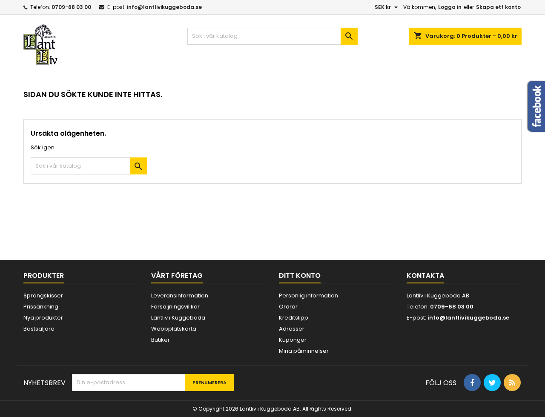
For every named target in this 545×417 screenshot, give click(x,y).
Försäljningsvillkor (175, 307)
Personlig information (308, 295)
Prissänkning (40, 307)
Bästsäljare (38, 329)
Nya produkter (43, 318)
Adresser (291, 329)
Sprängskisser (43, 295)
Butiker (160, 340)
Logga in (450, 7)
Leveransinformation (179, 295)
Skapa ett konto (498, 7)
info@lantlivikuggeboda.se (164, 7)
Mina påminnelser (304, 351)
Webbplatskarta (173, 329)
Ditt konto (300, 275)
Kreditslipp (293, 318)
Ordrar (288, 307)
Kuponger (293, 340)
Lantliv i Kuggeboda (178, 318)
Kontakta (425, 275)
